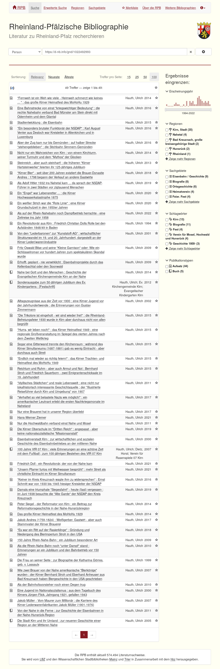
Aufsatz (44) (180, 266)
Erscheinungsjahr (180, 91)
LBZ (42, 659)
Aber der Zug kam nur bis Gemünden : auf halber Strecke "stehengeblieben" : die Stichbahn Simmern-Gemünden (56, 144)
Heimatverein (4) (183, 192)
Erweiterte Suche (55, 8)
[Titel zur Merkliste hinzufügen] (156, 98)
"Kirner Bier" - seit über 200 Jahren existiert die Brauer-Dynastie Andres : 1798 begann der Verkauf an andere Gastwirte (60, 175)
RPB (20, 7)
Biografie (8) (180, 181)
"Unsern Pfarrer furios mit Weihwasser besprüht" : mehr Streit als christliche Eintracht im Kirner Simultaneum (61, 471)
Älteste (69, 77)
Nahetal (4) (179, 134)
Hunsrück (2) (180, 149)
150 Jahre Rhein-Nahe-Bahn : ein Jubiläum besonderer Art (57, 540)
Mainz (113, 659)
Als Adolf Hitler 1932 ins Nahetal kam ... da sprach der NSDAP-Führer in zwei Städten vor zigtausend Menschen (59, 185)
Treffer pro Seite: (111, 77)
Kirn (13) (178, 219)
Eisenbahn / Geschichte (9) (190, 176)
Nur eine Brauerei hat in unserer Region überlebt (50, 411)
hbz (173, 659)
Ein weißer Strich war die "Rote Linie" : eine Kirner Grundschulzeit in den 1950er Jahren (51, 205)
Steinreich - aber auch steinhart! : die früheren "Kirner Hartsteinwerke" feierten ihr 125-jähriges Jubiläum (53, 164)
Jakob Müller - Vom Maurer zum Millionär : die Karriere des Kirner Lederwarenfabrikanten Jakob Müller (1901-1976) (57, 602)
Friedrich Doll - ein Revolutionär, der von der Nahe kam (54, 463)
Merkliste (131, 8)
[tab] (18, 77)
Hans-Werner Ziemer (31, 417)
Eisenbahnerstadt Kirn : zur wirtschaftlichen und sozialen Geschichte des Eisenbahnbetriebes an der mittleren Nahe (57, 441)
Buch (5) (177, 271)
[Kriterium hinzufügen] (204, 51)
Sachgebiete (97, 8)
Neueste (54, 77)
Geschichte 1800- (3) (186, 243)
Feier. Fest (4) (181, 196)
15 (129, 77)
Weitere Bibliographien (180, 8)
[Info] (203, 7)
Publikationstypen (180, 260)
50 (145, 77)
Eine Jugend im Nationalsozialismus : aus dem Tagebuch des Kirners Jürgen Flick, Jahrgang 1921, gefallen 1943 (59, 592)
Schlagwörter (177, 213)
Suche (35, 8)
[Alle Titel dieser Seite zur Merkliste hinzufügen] (156, 87)
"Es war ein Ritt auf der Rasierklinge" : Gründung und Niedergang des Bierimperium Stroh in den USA (53, 532)
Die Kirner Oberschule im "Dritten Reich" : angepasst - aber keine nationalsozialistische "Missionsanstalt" (57, 431)
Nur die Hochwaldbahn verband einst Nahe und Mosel (54, 423)
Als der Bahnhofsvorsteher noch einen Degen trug (51, 584)
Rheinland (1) (181, 154)
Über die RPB (151, 8)
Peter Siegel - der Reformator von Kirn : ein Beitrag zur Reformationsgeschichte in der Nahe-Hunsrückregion (54, 506)
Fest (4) (177, 229)
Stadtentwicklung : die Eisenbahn (39, 122)
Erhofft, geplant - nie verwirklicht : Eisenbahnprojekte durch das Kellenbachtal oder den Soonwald (60, 264)
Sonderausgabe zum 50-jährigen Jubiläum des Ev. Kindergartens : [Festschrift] (51, 284)
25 (137, 77)
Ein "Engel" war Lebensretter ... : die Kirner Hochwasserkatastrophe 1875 (46, 195)
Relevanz (37, 77)
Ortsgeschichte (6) (184, 186)
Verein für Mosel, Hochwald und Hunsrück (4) (187, 237)
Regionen (77, 8)
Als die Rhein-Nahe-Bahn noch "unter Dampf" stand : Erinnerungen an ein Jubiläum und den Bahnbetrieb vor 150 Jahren (58, 549)
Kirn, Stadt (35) (182, 130)
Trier (127, 659)
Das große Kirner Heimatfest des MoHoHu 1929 (50, 514)
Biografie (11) (181, 224)
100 (154, 77)
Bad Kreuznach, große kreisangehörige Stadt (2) (183, 142)
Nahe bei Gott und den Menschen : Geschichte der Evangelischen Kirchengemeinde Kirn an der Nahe (52, 274)
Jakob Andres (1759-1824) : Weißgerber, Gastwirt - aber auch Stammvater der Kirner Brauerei (59, 522)
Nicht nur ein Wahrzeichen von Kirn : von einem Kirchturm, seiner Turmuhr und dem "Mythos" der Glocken (57, 154)
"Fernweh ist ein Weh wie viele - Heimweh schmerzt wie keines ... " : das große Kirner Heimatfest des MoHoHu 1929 (60, 100)
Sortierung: (18, 77)
